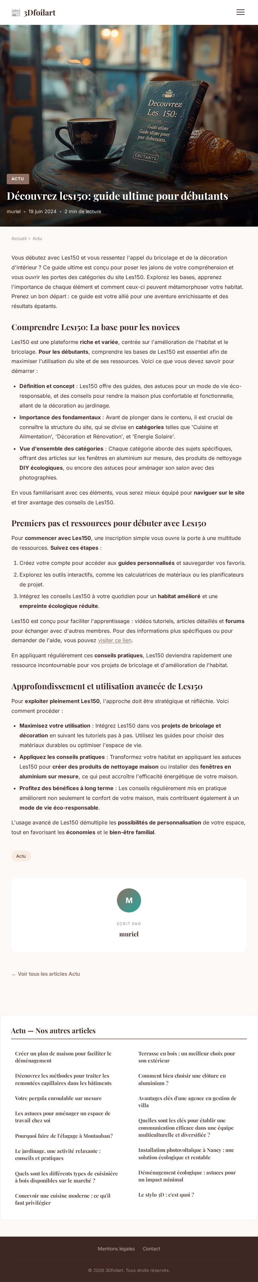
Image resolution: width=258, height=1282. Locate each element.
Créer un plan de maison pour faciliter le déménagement (63, 1057)
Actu (17, 178)
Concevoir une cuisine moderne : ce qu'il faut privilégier (63, 1199)
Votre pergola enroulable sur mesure (58, 1098)
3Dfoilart (33, 12)
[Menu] (240, 12)
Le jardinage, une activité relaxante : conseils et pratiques (57, 1154)
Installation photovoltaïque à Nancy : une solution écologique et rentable (186, 1153)
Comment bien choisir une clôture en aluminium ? (182, 1079)
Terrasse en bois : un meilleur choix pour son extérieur (186, 1057)
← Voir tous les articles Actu (45, 974)
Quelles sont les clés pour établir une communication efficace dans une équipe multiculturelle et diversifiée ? (186, 1127)
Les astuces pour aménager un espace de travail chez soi (63, 1117)
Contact (151, 1248)
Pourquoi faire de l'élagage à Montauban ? (64, 1135)
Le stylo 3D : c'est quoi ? (166, 1194)
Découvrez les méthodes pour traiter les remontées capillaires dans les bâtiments (63, 1079)
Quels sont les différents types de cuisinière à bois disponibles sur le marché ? (66, 1177)
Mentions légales (116, 1248)
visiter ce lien (114, 640)
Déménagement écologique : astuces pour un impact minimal (187, 1176)
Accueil (19, 238)
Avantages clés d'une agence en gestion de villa (187, 1102)
